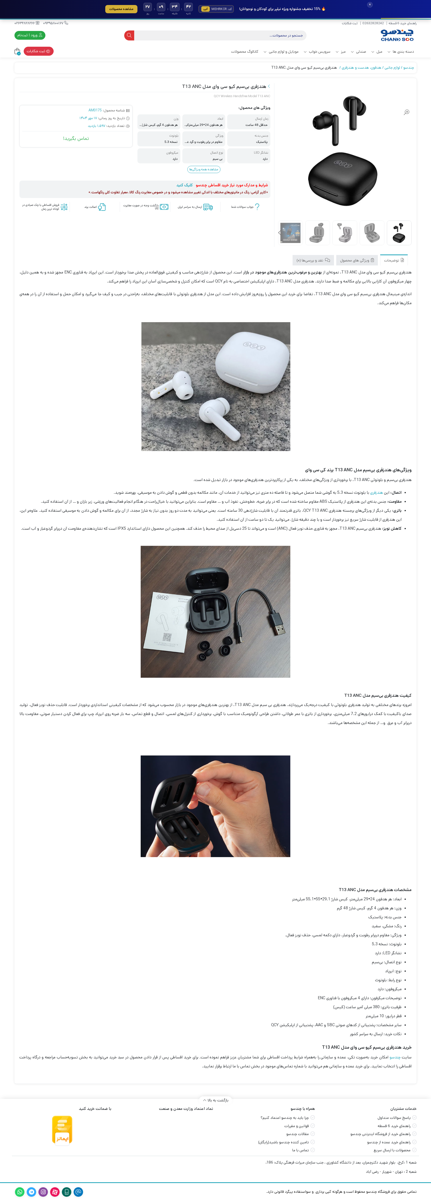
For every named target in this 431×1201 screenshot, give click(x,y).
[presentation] (280, 233)
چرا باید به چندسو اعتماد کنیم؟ (285, 1117)
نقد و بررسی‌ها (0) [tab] (310, 260)
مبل (379, 51)
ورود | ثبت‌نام (27, 35)
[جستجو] (129, 35)
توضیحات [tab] (392, 260)
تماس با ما (300, 1150)
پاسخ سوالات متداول (394, 1117)
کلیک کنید (184, 185)
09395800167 (53, 23)
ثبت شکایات (350, 23)
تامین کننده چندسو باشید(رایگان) (283, 1142)
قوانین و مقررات (296, 1126)
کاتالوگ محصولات (244, 51)
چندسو (408, 67)
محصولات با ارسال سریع (392, 1150)
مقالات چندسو (297, 1134)
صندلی (360, 51)
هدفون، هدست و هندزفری (361, 67)
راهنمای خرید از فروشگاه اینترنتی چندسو (380, 1134)
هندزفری (376, 492)
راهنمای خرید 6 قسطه (403, 23)
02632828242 (373, 23)
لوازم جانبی (392, 67)
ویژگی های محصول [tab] (355, 260)
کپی (205, 9)
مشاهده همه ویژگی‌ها (203, 169)
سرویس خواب (319, 51)
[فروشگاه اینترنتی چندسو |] (397, 35)
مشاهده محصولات (121, 9)
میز (343, 51)
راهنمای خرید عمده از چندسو (389, 1142)
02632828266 (25, 23)
